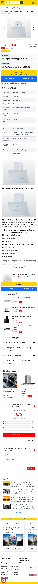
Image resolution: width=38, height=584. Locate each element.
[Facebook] (31, 567)
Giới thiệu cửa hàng (23, 558)
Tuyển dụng (4, 563)
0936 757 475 (14, 566)
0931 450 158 (14, 569)
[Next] (34, 28)
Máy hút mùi (14, 8)
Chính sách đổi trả (23, 563)
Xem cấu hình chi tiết (19, 153)
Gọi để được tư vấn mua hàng (13, 83)
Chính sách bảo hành (24, 560)
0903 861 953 (14, 574)
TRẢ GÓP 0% (10, 289)
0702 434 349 (14, 572)
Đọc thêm (17, 267)
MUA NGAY (19, 284)
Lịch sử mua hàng (5, 558)
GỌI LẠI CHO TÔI (10, 79)
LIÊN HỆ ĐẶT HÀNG (28, 289)
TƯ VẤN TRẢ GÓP (28, 79)
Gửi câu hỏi (31, 468)
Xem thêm (18, 512)
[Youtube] (35, 567)
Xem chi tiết (17, 548)
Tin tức (2, 560)
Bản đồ (7, 548)
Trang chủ (4, 8)
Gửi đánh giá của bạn (19, 435)
